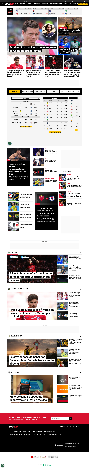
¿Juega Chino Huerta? (29, 1)
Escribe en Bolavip (36, 435)
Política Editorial (40, 445)
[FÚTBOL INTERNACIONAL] (80, 289)
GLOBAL (35, 431)
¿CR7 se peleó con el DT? (56, 1)
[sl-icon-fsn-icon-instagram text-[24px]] (70, 426)
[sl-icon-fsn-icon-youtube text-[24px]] (79, 426)
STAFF (20, 435)
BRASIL (25, 431)
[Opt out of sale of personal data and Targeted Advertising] (2, 465)
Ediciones (11, 431)
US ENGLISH (51, 431)
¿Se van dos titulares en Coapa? (15, 1)
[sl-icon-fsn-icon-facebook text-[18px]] (67, 426)
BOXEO (66, 3)
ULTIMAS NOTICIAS (20, 3)
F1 (70, 3)
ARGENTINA (18, 431)
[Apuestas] (80, 372)
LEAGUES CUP (36, 3)
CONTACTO (27, 435)
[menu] (2, 4)
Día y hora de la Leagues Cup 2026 (71, 1)
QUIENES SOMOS (13, 435)
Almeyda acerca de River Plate (42, 1)
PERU (45, 431)
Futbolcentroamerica (60, 435)
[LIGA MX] (80, 253)
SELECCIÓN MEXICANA (56, 3)
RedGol (44, 435)
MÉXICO (40, 431)
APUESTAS (45, 3)
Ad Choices (48, 445)
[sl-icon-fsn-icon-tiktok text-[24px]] (76, 426)
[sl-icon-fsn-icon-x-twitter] (73, 426)
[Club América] (80, 336)
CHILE (29, 431)
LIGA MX (29, 3)
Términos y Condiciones (31, 419)
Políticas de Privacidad (28, 445)
